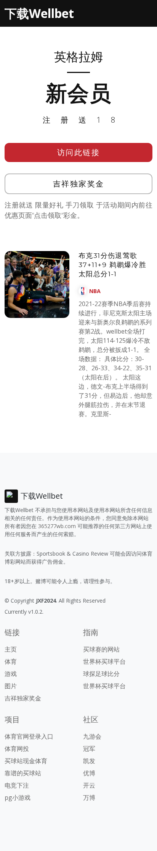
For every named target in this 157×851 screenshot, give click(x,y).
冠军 (89, 748)
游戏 (11, 673)
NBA (95, 291)
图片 (11, 686)
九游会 (92, 736)
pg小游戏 (17, 797)
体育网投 (17, 748)
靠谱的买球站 (23, 773)
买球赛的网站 (101, 649)
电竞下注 (17, 785)
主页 (11, 649)
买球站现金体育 (26, 761)
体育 (11, 661)
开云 (89, 785)
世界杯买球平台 (104, 661)
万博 (89, 797)
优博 (89, 773)
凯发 (89, 761)
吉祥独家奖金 (78, 183)
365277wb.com (57, 526)
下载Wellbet (39, 13)
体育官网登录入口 (29, 736)
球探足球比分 (101, 673)
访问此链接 (78, 152)
